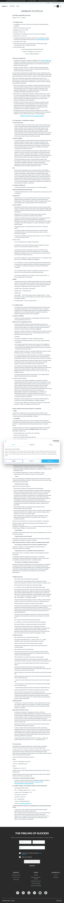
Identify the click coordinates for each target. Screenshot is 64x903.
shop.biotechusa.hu (46, 60)
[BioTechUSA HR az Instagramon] (23, 894)
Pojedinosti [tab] (32, 444)
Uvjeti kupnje (59, 900)
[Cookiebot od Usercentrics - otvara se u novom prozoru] (53, 441)
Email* (21, 847)
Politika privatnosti (6, 900)
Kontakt (36, 875)
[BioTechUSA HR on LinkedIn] (40, 894)
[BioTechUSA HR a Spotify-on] (34, 894)
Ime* (35, 842)
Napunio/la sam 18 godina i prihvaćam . (32, 853)
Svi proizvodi (16, 879)
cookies (13, 900)
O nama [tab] (50, 444)
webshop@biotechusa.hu (43, 39)
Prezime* (22, 842)
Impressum (55, 877)
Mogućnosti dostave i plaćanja (36, 878)
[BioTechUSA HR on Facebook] (17, 894)
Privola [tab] (13, 444)
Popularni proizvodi (16, 875)
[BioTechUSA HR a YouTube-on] (28, 894)
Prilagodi (31, 460)
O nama (55, 875)
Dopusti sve (50, 460)
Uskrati (13, 460)
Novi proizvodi (16, 877)
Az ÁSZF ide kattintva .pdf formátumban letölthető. (32, 116)
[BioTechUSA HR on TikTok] (45, 894)
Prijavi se (32, 861)
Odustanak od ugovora (36, 881)
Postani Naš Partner (36, 883)
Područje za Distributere (36, 885)
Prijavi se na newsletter (27, 857)
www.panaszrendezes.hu (25, 803)
